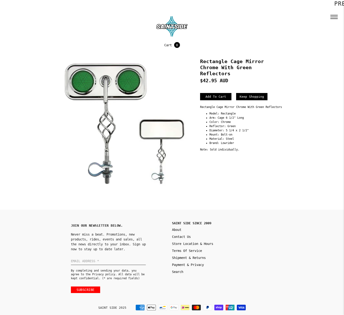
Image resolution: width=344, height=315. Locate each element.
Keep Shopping (252, 96)
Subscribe (86, 290)
